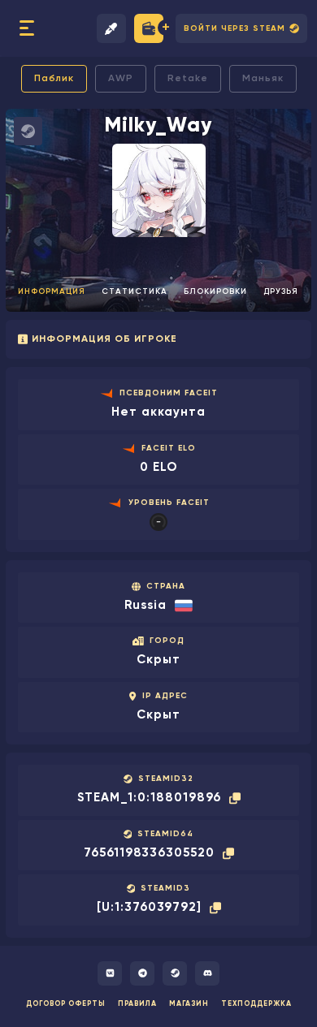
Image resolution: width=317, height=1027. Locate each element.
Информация (51, 291)
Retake (187, 79)
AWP (120, 79)
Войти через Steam (234, 28)
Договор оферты (66, 1004)
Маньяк (263, 79)
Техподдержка (256, 1004)
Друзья (280, 291)
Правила (137, 1004)
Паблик (54, 79)
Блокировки (215, 291)
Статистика (134, 291)
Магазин (189, 1004)
